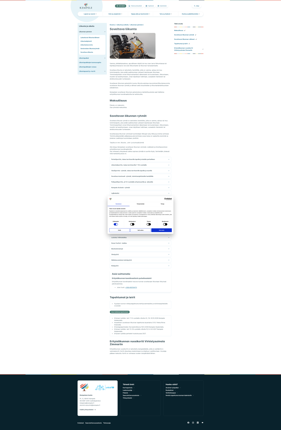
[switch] (132, 224)
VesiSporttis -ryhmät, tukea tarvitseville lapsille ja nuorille (131, 171)
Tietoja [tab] (162, 204)
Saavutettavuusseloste (93, 423)
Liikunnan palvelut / (137, 25)
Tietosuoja (107, 423)
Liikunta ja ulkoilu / (123, 25)
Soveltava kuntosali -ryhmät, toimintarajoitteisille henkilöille (132, 176)
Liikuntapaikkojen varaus (87, 67)
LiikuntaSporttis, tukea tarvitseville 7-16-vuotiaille (129, 165)
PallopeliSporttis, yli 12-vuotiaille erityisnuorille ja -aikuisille (132, 182)
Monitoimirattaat (117, 249)
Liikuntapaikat (84, 58)
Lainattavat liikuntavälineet (89, 37)
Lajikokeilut (115, 193)
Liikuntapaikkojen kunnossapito (90, 62)
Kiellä (119, 230)
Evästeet (81, 423)
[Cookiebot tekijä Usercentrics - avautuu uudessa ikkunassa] (165, 199)
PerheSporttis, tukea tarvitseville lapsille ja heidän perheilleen (133, 159)
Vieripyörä (115, 254)
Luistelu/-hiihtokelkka (119, 237)
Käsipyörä (114, 266)
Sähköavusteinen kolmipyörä (121, 260)
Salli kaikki (161, 230)
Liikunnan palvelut (85, 32)
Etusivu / (113, 25)
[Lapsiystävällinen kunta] (104, 387)
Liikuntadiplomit (86, 41)
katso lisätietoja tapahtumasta (119, 312)
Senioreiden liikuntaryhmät (89, 48)
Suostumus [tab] (119, 204)
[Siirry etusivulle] (86, 6)
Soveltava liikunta (86, 52)
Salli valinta (140, 230)
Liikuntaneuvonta (86, 45)
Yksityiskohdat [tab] (140, 204)
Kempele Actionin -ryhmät (120, 187)
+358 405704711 (131, 287)
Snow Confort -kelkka (119, 243)
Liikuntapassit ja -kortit (87, 71)
